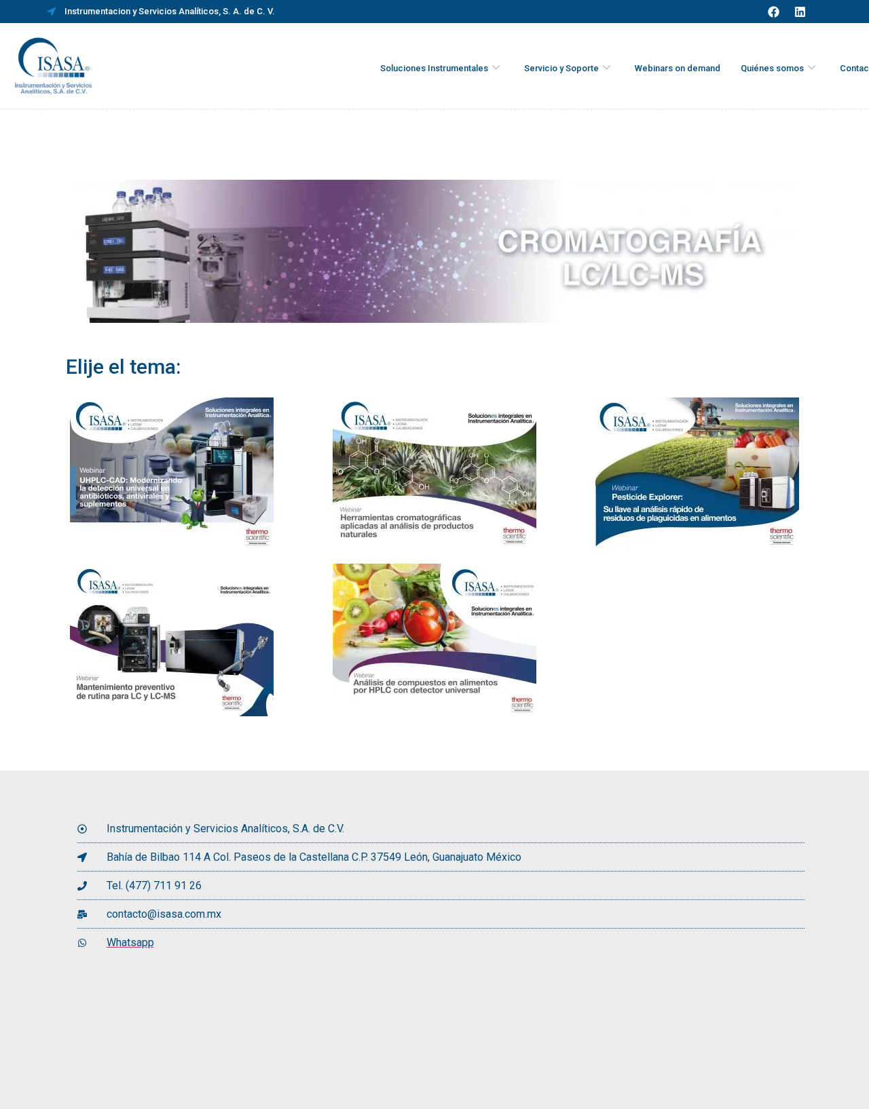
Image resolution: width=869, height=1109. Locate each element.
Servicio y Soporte (561, 68)
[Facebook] (773, 11)
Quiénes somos (772, 68)
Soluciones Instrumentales (434, 68)
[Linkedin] (799, 11)
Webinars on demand (677, 68)
